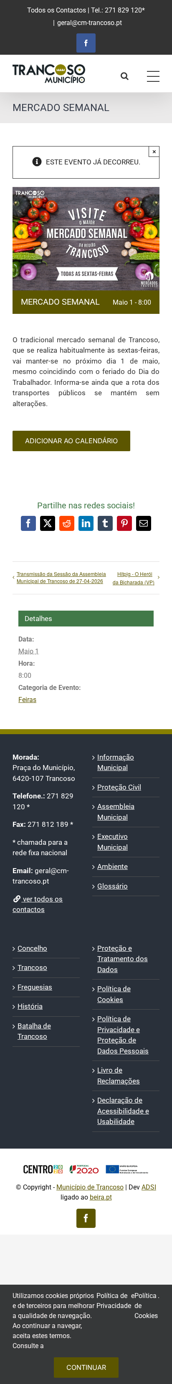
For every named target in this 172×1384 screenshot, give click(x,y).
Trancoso (32, 967)
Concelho (32, 948)
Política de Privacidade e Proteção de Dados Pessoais (123, 1035)
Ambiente (112, 866)
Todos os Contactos (56, 10)
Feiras (27, 700)
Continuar (86, 1367)
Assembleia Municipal (115, 811)
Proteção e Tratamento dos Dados (122, 959)
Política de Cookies (114, 994)
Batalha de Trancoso (34, 1031)
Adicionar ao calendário (71, 440)
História (30, 1006)
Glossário (112, 886)
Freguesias (35, 987)
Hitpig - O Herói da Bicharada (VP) (133, 578)
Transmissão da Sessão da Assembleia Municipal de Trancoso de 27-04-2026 (61, 577)
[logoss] (86, 1161)
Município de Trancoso (90, 1187)
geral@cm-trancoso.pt (89, 23)
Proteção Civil (119, 787)
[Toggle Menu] (153, 76)
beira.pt (101, 1197)
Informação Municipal (115, 762)
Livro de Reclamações (118, 1075)
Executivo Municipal (112, 841)
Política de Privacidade (113, 1301)
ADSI (149, 1187)
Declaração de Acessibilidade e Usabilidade (123, 1111)
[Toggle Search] (125, 76)
